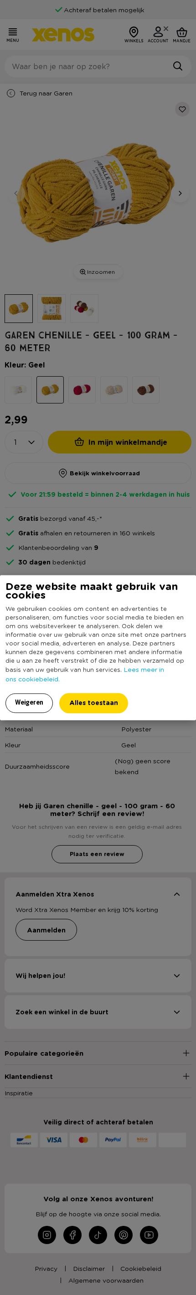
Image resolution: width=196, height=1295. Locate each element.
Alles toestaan (93, 702)
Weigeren (29, 702)
